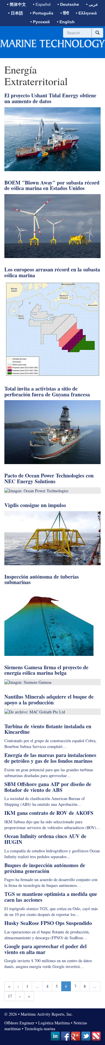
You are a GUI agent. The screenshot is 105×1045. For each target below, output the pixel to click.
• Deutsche (68, 4)
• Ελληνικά (86, 13)
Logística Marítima (54, 1023)
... (37, 986)
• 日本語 (15, 13)
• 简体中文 (16, 4)
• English (66, 21)
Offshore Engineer (19, 1023)
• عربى (92, 4)
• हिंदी (64, 13)
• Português (41, 13)
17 (10, 996)
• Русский (40, 21)
